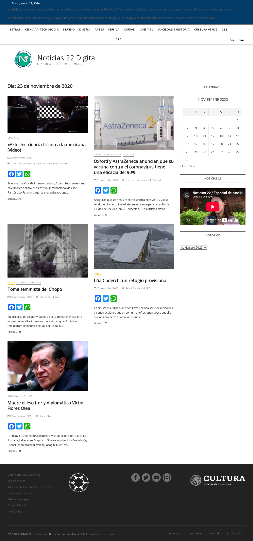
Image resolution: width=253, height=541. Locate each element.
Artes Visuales (134, 288)
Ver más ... (17, 199)
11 (204, 136)
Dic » (192, 166)
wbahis (171, 18)
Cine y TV (147, 29)
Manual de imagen (19, 499)
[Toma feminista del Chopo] (48, 251)
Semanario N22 (216, 533)
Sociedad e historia (174, 29)
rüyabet (60, 18)
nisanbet (160, 18)
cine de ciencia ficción (30, 163)
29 (238, 152)
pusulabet (121, 18)
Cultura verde (205, 29)
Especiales (237, 533)
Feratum (47, 163)
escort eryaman (204, 18)
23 (187, 152)
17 (196, 144)
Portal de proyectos (20, 493)
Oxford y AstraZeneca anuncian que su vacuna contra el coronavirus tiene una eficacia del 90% (134, 166)
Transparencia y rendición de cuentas (31, 487)
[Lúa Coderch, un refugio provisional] (134, 246)
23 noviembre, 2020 (21, 157)
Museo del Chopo (49, 296)
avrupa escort (223, 9)
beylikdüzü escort (19, 9)
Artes (99, 29)
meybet (70, 18)
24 (196, 152)
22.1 (224, 29)
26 (212, 152)
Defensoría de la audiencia (24, 474)
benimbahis (15, 18)
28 (229, 152)
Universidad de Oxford (148, 179)
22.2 (118, 39)
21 (229, 144)
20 (221, 144)
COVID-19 (128, 154)
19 (212, 144)
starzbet (39, 18)
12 (212, 136)
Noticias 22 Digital (67, 57)
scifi (64, 163)
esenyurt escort (40, 9)
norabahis (148, 18)
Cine (14, 163)
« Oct (183, 166)
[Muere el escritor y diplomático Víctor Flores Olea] (48, 366)
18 (204, 144)
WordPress (73, 533)
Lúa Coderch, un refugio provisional (131, 280)
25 (204, 152)
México (57, 163)
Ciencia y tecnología (42, 29)
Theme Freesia (57, 533)
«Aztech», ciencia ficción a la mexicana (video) (47, 147)
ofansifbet (135, 18)
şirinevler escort (203, 9)
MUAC (146, 288)
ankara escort (185, 18)
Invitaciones (15, 511)
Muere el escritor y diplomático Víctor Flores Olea (46, 405)
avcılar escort (60, 9)
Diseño (84, 29)
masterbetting (106, 18)
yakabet (91, 18)
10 (196, 136)
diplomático (46, 415)
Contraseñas (195, 533)
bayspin (50, 18)
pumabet (80, 18)
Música (113, 29)
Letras (15, 29)
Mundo (69, 29)
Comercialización (18, 505)
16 (187, 144)
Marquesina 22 (173, 533)
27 (221, 152)
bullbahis (28, 18)
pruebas (130, 179)
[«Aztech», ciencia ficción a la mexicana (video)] (48, 114)
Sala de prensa (16, 480)
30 (187, 159)
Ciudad (129, 29)
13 (221, 136)
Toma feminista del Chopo (35, 289)
